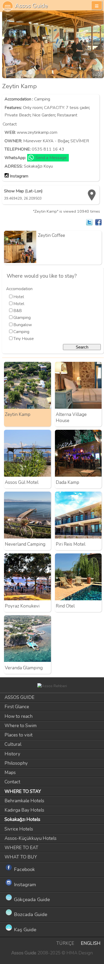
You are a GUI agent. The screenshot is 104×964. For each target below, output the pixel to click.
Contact (12, 782)
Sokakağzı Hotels (22, 819)
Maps (10, 772)
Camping (42, 99)
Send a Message (51, 158)
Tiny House (23, 338)
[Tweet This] (89, 222)
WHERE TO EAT (21, 848)
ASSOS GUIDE (19, 697)
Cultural (13, 744)
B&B (17, 310)
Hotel (18, 296)
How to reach (19, 716)
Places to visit (19, 735)
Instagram (19, 176)
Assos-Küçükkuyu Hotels (31, 838)
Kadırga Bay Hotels (24, 810)
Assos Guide (31, 6)
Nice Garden (43, 115)
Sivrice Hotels (19, 829)
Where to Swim (21, 726)
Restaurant (67, 115)
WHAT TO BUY (21, 857)
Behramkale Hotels (24, 801)
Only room (32, 108)
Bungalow (22, 324)
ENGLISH (91, 943)
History (12, 754)
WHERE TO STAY (23, 791)
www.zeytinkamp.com (37, 132)
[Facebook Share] (98, 222)
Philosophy (16, 763)
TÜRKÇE (65, 943)
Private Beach (17, 115)
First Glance (17, 707)
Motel (18, 303)
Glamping (22, 317)
